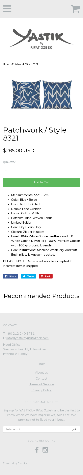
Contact (41, 378)
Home (6, 64)
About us (41, 372)
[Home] (41, 37)
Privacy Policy (41, 390)
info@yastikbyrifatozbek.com (27, 338)
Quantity (9, 162)
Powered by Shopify (15, 463)
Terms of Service (41, 384)
